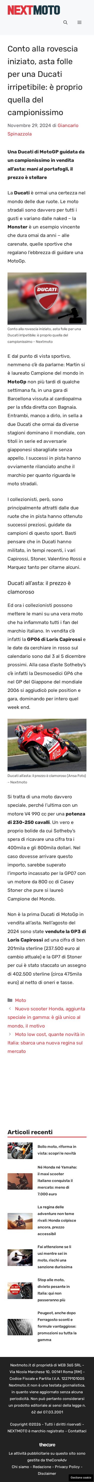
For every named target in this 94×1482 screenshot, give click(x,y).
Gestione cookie (81, 1477)
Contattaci (77, 1431)
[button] (65, 22)
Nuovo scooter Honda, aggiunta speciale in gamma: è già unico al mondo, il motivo (46, 1017)
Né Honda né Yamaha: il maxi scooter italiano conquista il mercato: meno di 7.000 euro (57, 1180)
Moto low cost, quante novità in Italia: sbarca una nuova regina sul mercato (46, 1043)
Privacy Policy (67, 1467)
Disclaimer (47, 1473)
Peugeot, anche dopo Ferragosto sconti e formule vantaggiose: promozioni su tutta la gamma (57, 1326)
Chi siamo (20, 1467)
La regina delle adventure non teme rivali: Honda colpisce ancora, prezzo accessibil (57, 1220)
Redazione (42, 1467)
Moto (20, 1000)
